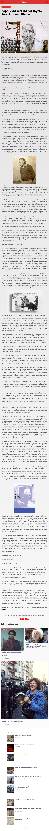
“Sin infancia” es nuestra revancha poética (25, 744)
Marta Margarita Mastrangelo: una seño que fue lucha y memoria (28, 809)
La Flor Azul (34, 615)
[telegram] (28, 619)
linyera (39, 615)
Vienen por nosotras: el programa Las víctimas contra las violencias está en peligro (28, 786)
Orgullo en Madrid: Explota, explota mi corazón (26, 767)
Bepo (14, 615)
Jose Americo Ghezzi (26, 615)
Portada (8, 6)
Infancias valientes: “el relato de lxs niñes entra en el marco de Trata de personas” (28, 777)
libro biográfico (35, 56)
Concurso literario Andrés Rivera (23, 735)
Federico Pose (14, 70)
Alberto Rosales (8, 615)
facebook (20, 828)
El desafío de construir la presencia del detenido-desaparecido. (27, 818)
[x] (20, 619)
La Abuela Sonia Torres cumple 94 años (24, 799)
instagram (28, 828)
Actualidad (28, 629)
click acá (3, 609)
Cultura (3, 6)
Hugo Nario (18, 615)
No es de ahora (5, 629)
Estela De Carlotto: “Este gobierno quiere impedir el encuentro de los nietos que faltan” (36, 646)
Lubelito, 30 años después (21, 754)
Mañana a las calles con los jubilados (12, 721)
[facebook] (23, 619)
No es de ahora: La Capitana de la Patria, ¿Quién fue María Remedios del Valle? (11, 654)
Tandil (43, 615)
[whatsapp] (26, 619)
